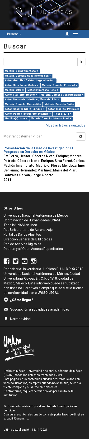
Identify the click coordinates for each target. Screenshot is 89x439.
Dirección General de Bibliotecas (28, 239)
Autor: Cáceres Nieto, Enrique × (24, 109)
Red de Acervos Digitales (22, 244)
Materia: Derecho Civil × (59, 104)
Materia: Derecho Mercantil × (23, 104)
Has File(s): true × (16, 118)
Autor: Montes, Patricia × (63, 109)
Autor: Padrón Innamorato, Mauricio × (28, 113)
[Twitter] (16, 261)
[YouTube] (25, 261)
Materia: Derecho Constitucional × (62, 94)
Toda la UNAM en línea (20, 225)
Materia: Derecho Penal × (43, 90)
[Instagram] (34, 261)
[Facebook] (6, 261)
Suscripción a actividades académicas (39, 309)
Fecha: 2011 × (63, 113)
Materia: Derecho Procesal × (59, 85)
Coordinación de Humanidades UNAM (32, 220)
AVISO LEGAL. (49, 293)
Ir (81, 62)
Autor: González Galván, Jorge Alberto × (30, 80)
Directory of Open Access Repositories (33, 249)
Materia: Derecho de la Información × (28, 75)
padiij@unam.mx (18, 418)
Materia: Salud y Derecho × (21, 71)
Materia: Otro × (14, 90)
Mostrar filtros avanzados (65, 125)
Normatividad (20, 319)
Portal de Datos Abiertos (22, 234)
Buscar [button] (13, 34)
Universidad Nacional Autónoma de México (36, 215)
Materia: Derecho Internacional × (51, 118)
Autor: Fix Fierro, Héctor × (21, 94)
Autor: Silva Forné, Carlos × (21, 85)
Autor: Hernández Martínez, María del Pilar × (32, 99)
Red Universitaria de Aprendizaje (28, 230)
